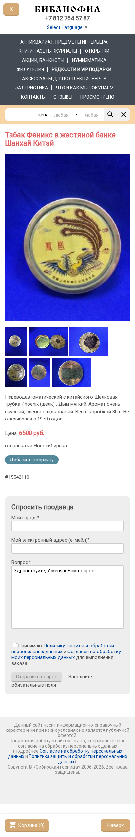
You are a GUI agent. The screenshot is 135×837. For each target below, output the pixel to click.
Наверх (115, 825)
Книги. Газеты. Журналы (48, 51)
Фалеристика (31, 87)
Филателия (30, 69)
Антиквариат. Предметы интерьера (64, 42)
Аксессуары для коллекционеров (64, 78)
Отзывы (62, 97)
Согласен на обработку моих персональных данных (66, 654)
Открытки (97, 51)
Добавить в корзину (32, 459)
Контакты (33, 97)
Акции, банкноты (43, 60)
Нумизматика (89, 60)
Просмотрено (97, 97)
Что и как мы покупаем (85, 87)
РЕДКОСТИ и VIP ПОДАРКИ (81, 69)
